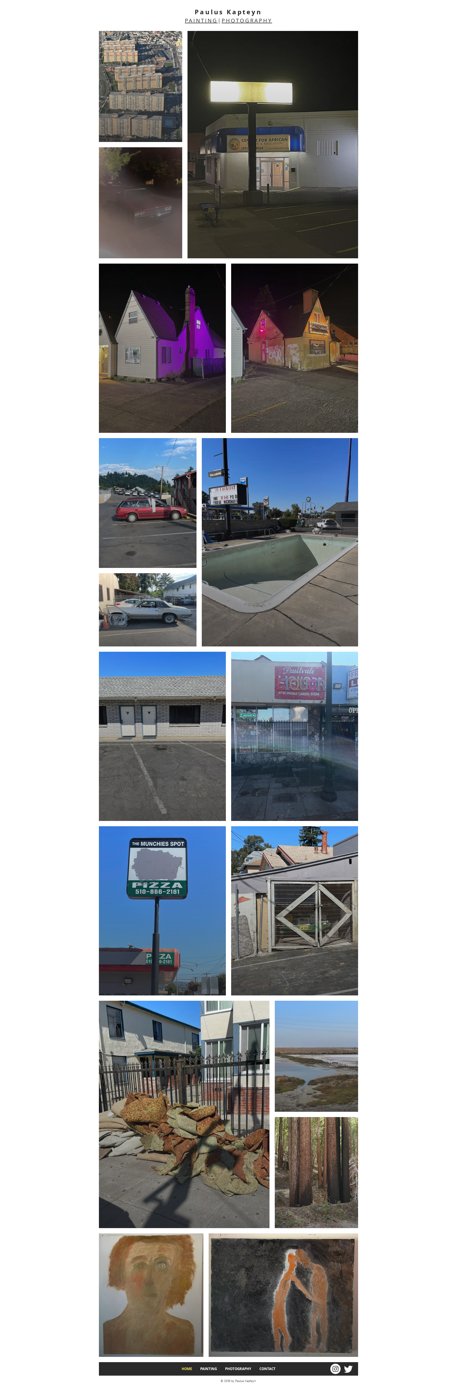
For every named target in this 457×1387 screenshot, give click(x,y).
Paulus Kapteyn (228, 11)
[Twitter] (348, 1369)
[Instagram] (335, 1369)
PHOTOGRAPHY (247, 20)
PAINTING (201, 20)
